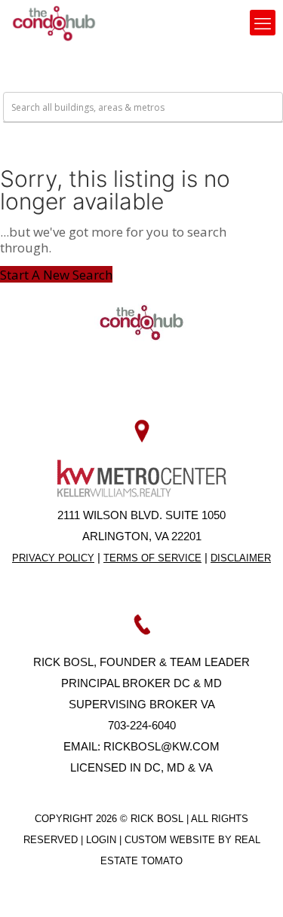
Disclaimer (241, 558)
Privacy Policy (53, 558)
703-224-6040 (142, 725)
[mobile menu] (262, 22)
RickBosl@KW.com (161, 746)
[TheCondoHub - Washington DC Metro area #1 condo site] (54, 22)
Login (102, 839)
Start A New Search (56, 274)
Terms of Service (152, 558)
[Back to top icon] (252, 886)
